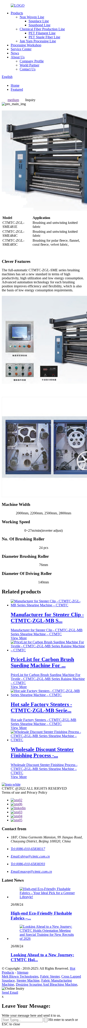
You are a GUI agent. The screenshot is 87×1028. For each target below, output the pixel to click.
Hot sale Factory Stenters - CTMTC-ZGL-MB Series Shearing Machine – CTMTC (43, 722)
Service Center (21, 49)
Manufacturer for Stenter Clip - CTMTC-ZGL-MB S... (47, 617)
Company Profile (32, 61)
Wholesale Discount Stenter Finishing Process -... (42, 752)
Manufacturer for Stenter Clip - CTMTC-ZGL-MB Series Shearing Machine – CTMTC (47, 632)
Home (15, 85)
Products (17, 13)
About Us (18, 57)
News (15, 53)
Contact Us (27, 69)
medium (13, 100)
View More (19, 638)
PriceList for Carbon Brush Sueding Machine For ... (42, 662)
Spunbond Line (39, 25)
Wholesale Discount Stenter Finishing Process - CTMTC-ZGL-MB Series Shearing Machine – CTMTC (44, 769)
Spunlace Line (39, 21)
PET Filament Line (42, 33)
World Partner (29, 65)
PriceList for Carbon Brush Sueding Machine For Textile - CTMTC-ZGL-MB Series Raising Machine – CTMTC (48, 679)
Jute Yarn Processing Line (38, 41)
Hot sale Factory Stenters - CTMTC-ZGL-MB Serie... (41, 707)
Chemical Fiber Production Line (42, 29)
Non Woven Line (32, 17)
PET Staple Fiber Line (44, 37)
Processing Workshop (26, 45)
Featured (17, 89)
